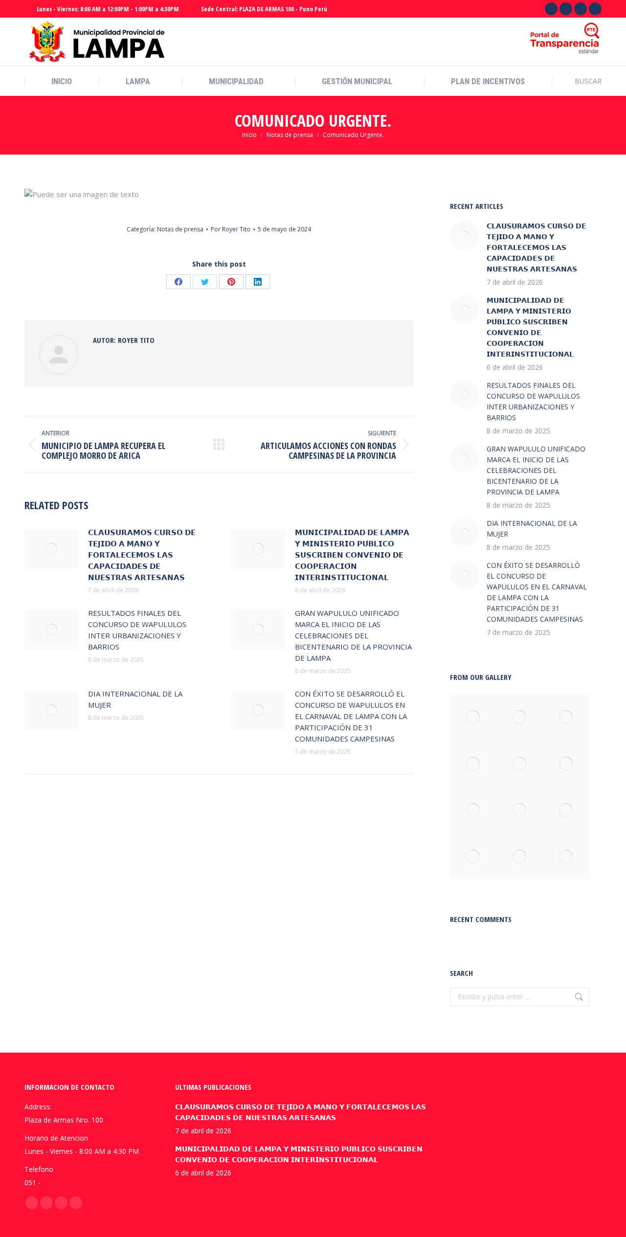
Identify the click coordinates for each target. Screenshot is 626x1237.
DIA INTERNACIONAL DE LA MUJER (135, 699)
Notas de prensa (180, 229)
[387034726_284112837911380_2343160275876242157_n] (473, 717)
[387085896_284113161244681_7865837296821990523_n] (566, 856)
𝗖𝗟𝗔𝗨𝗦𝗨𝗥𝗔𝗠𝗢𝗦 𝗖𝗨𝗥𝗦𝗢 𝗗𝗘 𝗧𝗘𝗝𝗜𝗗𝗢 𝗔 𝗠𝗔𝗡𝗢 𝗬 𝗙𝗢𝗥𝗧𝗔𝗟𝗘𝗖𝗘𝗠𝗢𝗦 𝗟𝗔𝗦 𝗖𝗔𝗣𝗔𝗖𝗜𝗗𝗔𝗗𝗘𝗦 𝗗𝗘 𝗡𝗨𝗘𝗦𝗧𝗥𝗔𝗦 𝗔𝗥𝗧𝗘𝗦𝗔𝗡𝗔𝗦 (142, 554)
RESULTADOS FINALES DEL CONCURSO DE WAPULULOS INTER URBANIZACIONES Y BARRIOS (137, 630)
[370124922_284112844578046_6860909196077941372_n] (566, 717)
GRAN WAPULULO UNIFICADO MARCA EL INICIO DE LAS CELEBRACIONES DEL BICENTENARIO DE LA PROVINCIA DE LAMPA (353, 635)
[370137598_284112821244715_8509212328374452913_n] (473, 810)
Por (230, 229)
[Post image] (51, 548)
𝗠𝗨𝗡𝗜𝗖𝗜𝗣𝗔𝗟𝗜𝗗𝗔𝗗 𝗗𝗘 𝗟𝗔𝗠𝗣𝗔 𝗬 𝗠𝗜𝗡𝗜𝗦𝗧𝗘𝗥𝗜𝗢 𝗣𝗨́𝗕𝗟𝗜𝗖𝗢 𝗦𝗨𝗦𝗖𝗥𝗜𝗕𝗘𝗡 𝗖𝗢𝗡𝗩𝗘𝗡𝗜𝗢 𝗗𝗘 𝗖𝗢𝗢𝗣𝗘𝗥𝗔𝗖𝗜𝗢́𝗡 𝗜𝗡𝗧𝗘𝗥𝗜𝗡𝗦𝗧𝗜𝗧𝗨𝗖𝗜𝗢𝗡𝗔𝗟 (352, 554)
